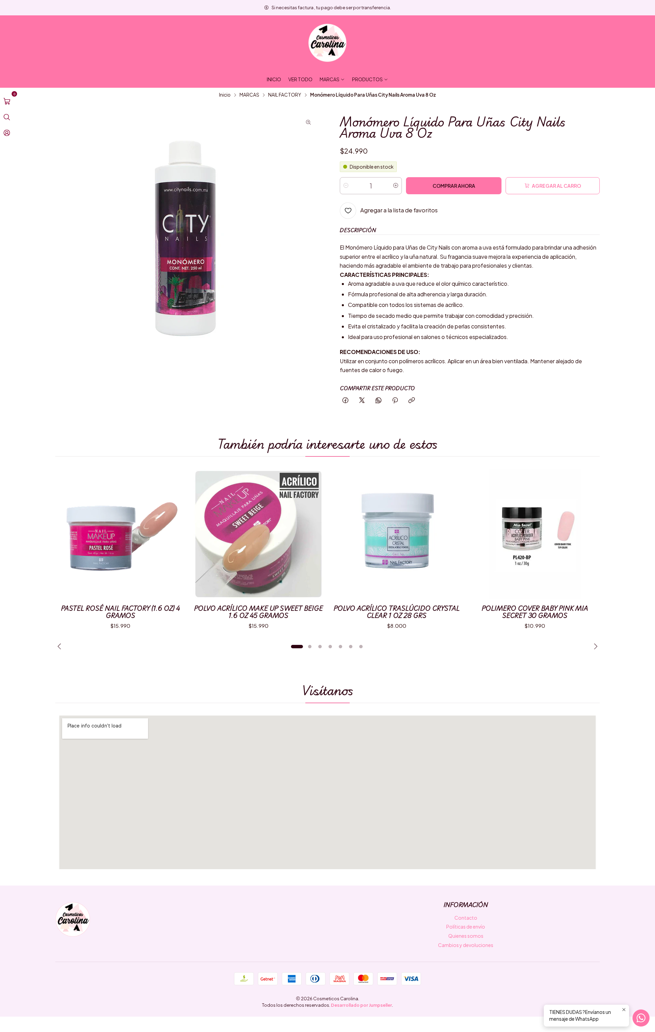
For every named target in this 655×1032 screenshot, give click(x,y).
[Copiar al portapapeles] (411, 401)
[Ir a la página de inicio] (327, 43)
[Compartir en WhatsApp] (378, 401)
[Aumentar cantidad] (396, 186)
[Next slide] (595, 646)
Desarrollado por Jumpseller (361, 1005)
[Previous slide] (60, 646)
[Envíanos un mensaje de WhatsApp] (641, 1018)
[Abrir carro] (7, 101)
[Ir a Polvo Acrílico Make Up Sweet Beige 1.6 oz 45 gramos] (258, 534)
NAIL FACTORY (284, 95)
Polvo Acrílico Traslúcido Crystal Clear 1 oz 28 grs (397, 611)
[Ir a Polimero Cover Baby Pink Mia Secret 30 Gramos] (535, 534)
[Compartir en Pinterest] (395, 401)
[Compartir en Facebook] (345, 401)
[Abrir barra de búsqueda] (7, 117)
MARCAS (249, 95)
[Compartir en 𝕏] (362, 401)
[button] (297, 646)
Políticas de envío (465, 926)
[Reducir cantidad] (346, 186)
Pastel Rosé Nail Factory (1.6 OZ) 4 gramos (120, 611)
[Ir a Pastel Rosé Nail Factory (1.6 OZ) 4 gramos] (120, 534)
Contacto (465, 918)
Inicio (225, 95)
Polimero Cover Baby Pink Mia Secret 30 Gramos (535, 611)
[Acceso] (7, 133)
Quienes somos (465, 936)
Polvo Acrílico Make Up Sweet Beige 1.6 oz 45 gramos (258, 611)
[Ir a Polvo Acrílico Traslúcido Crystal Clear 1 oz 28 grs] (397, 534)
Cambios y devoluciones (465, 945)
